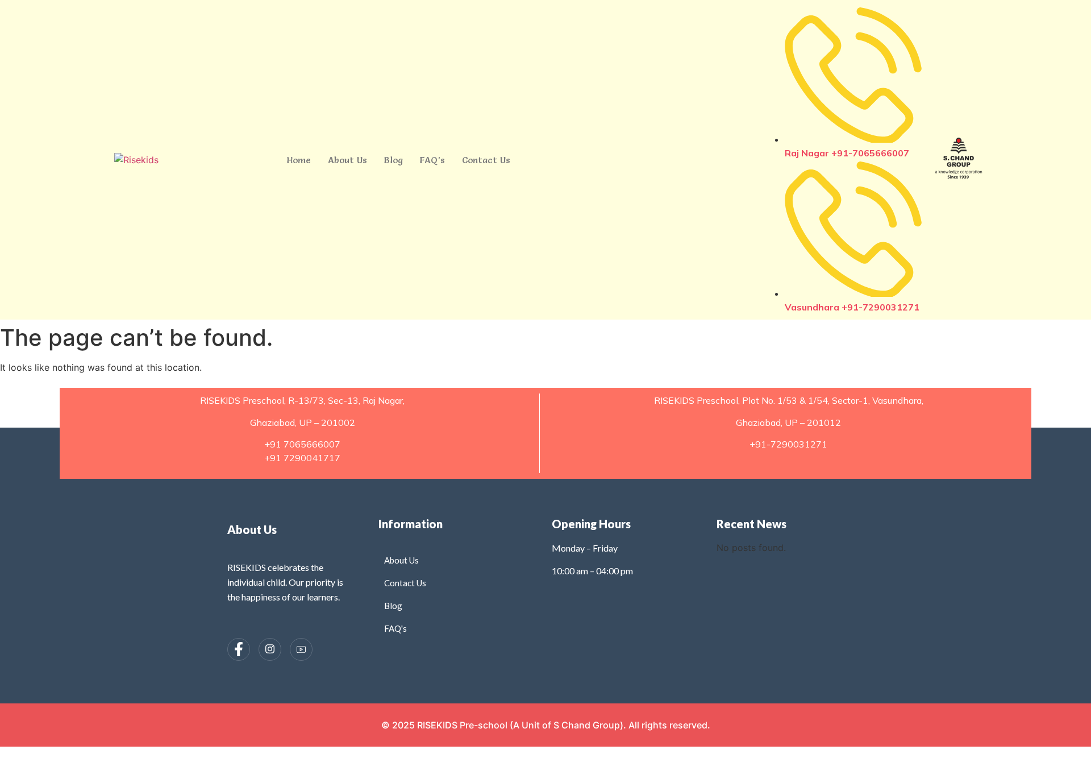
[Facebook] (238, 649)
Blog (393, 159)
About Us (347, 159)
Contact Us (486, 159)
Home (299, 159)
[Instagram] (270, 649)
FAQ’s (432, 159)
